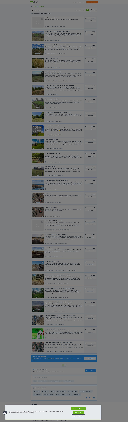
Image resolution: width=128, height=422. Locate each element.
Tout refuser (78, 412)
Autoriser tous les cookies (78, 408)
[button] (5, 413)
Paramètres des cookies (78, 416)
